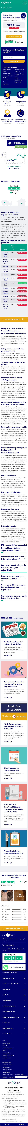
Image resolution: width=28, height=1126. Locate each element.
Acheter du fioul (6, 1043)
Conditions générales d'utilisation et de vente (12, 1074)
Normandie (5, 84)
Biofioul (4, 1050)
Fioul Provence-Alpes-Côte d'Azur (11, 983)
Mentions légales (6, 1067)
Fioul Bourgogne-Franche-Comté (10, 1017)
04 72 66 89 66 (10, 945)
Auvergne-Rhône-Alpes (5, 254)
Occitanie (5, 82)
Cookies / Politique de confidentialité (11, 1077)
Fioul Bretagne (6, 1022)
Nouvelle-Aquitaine (19, 69)
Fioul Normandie (6, 1000)
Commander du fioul (12, 928)
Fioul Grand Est (6, 989)
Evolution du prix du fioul (8, 1055)
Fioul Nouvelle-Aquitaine (8, 1006)
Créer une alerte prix (14, 36)
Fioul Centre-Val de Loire (8, 1011)
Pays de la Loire (18, 80)
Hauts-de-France (7, 73)
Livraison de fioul (6, 1053)
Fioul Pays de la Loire (7, 1028)
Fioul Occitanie (6, 995)
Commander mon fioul (12, 319)
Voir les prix (13, 61)
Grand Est (5, 79)
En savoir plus (7, 105)
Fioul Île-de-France (7, 1034)
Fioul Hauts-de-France (8, 978)
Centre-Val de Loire (19, 71)
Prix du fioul (5, 1045)
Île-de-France (18, 82)
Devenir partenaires (7, 1069)
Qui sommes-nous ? (7, 1064)
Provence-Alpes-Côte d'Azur (5, 306)
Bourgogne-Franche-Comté (6, 261)
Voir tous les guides (18, 618)
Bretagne (17, 78)
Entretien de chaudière (7, 1048)
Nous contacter (6, 1072)
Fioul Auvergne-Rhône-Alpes (9, 972)
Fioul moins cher (6, 1058)
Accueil (3, 7)
